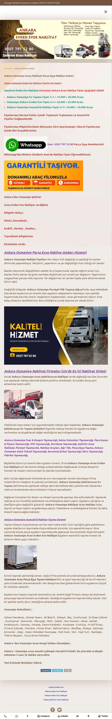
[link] (5, 715)
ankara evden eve (56, 687)
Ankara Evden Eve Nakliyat (56, 695)
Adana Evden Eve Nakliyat (56, 691)
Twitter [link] (104, 716)
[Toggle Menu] (106, 12)
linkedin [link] (64, 716)
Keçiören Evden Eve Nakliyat (21, 90)
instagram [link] (45, 716)
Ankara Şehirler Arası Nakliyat (56, 699)
